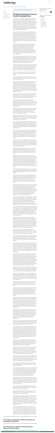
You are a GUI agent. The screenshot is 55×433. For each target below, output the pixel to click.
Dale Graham (5, 17)
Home (5, 6)
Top (53, 431)
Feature (42, 20)
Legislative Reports (17, 6)
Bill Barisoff (7, 16)
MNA (4, 13)
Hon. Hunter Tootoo (7, 13)
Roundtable (5, 12)
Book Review (42, 18)
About (8, 6)
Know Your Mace (43, 21)
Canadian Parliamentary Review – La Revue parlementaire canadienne (23, 431)
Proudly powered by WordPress (37, 431)
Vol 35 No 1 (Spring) (28, 9)
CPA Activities (43, 19)
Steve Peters (6, 14)
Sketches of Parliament (44, 26)
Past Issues (24, 6)
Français (50, 1)
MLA (4, 14)
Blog (12, 6)
